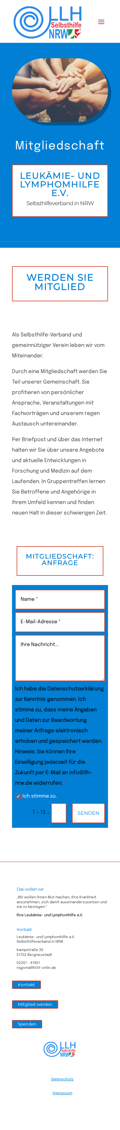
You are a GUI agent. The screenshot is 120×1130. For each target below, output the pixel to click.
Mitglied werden (35, 1004)
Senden (88, 813)
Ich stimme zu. (39, 796)
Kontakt (26, 984)
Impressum (62, 1093)
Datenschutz (62, 1079)
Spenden (27, 1024)
